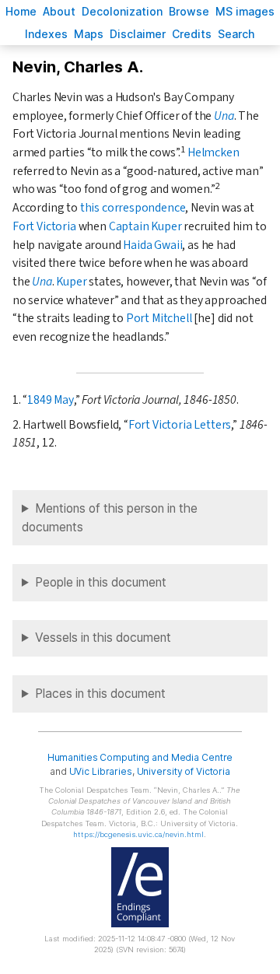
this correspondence (133, 207)
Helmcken (213, 152)
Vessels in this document (103, 637)
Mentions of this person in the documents (110, 517)
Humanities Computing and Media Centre (140, 757)
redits (192, 33)
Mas (88, 33)
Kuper (71, 281)
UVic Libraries (100, 771)
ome (21, 11)
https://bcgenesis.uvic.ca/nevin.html (138, 834)
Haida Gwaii (152, 245)
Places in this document (100, 693)
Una (223, 115)
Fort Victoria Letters (179, 424)
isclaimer (138, 33)
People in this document (100, 582)
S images (245, 11)
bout (59, 11)
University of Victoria (183, 771)
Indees (46, 33)
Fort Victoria (44, 226)
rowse (189, 11)
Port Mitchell (159, 318)
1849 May (50, 399)
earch (236, 33)
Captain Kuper (145, 226)
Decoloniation (122, 11)
